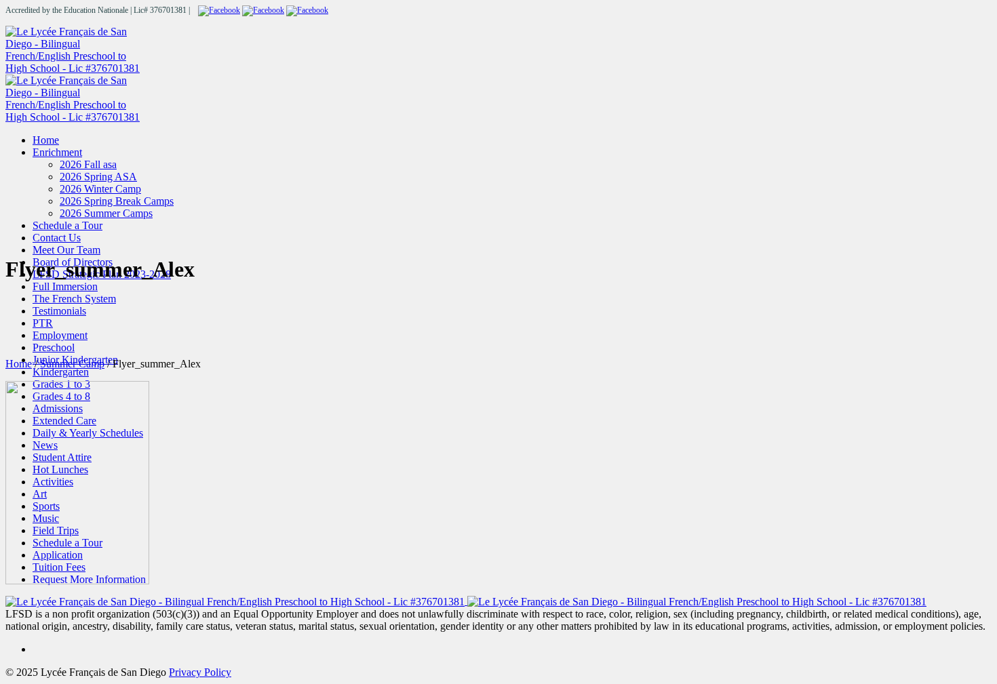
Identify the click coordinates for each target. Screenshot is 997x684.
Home (18, 363)
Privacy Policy (200, 672)
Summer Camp (72, 363)
